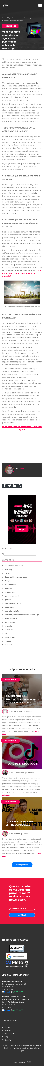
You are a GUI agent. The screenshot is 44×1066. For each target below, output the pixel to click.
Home (4, 18)
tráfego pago (10, 637)
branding (8, 570)
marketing (9, 607)
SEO (6, 634)
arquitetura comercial (14, 566)
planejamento (11, 619)
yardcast (8, 645)
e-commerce (10, 585)
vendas (8, 641)
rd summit (9, 630)
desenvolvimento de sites (16, 577)
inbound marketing (13, 603)
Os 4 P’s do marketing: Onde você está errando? (21, 273)
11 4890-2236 (7, 989)
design (7, 581)
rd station (9, 626)
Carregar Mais (22, 865)
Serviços (8, 1030)
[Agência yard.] (22, 5)
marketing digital (12, 611)
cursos (7, 573)
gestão (8, 600)
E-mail (7, 992)
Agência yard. (10, 1034)
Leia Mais (6, 795)
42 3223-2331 (7, 1007)
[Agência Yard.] (22, 1062)
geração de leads (12, 596)
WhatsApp (18, 992)
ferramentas (10, 592)
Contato (8, 1040)
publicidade (10, 622)
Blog (8, 18)
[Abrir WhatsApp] (38, 1060)
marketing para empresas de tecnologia (22, 615)
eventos (8, 588)
